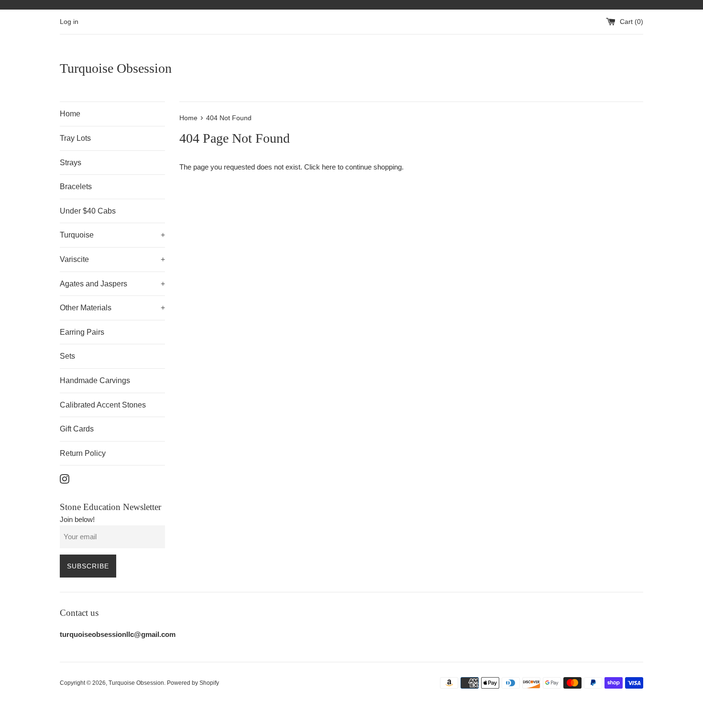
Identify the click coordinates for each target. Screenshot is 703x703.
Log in (69, 21)
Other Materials (112, 308)
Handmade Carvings (95, 380)
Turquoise (112, 235)
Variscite (112, 259)
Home (70, 114)
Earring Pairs (82, 332)
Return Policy (83, 453)
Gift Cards (77, 429)
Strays (70, 163)
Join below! (77, 519)
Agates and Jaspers (112, 284)
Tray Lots (75, 138)
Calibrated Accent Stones (103, 405)
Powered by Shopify (193, 683)
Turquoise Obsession (116, 68)
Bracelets (76, 186)
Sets (67, 356)
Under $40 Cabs (88, 211)
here (329, 167)
